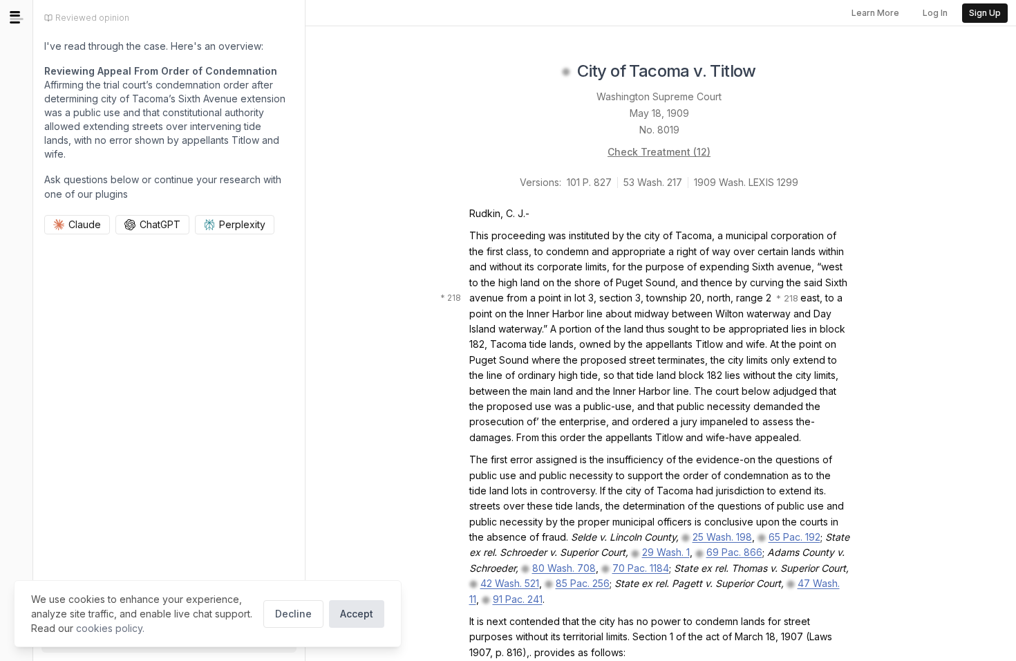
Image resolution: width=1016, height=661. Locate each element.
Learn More (875, 13)
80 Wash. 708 (564, 568)
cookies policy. (110, 628)
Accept (356, 614)
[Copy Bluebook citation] (771, 71)
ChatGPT (160, 224)
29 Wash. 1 (666, 552)
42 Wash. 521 (509, 583)
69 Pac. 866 (734, 552)
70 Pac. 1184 (640, 568)
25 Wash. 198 (722, 537)
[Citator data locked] (566, 72)
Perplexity (242, 224)
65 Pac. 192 (794, 537)
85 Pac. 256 (583, 583)
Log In (935, 13)
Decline (293, 614)
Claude (84, 224)
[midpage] (16, 17)
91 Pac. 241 (518, 599)
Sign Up (985, 13)
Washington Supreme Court (659, 96)
